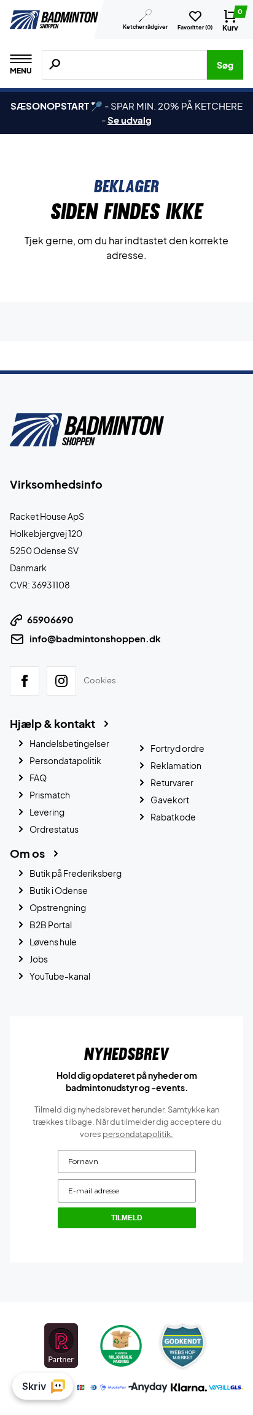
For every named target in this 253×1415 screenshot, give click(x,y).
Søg (225, 64)
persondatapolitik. (138, 1134)
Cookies (100, 680)
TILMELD (126, 1218)
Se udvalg (129, 120)
